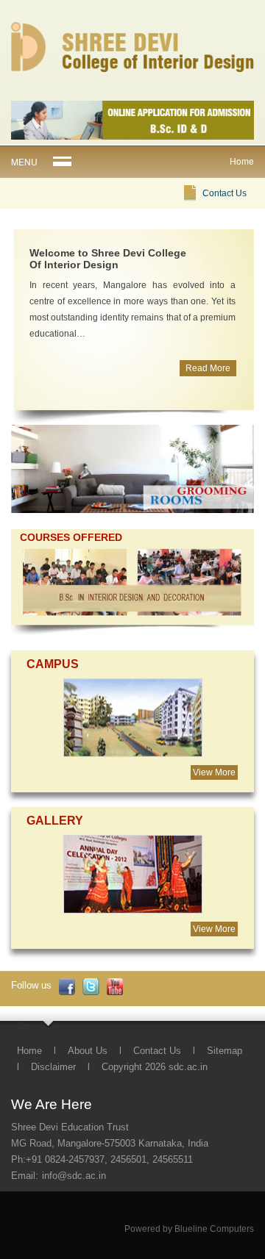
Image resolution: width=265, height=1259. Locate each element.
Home (29, 1050)
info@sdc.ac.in (74, 1175)
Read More (208, 368)
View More (214, 772)
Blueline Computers (214, 1229)
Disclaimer (53, 1066)
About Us (87, 1050)
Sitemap (224, 1050)
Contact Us (224, 193)
